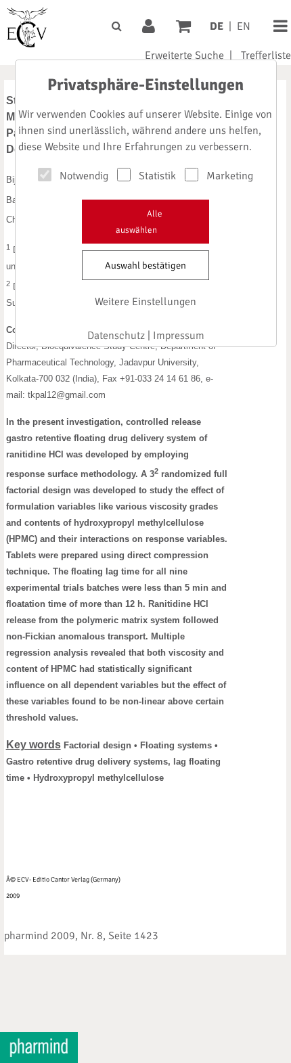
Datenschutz (116, 335)
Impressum (178, 335)
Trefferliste (266, 55)
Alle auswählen (139, 221)
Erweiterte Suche (184, 55)
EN (243, 26)
